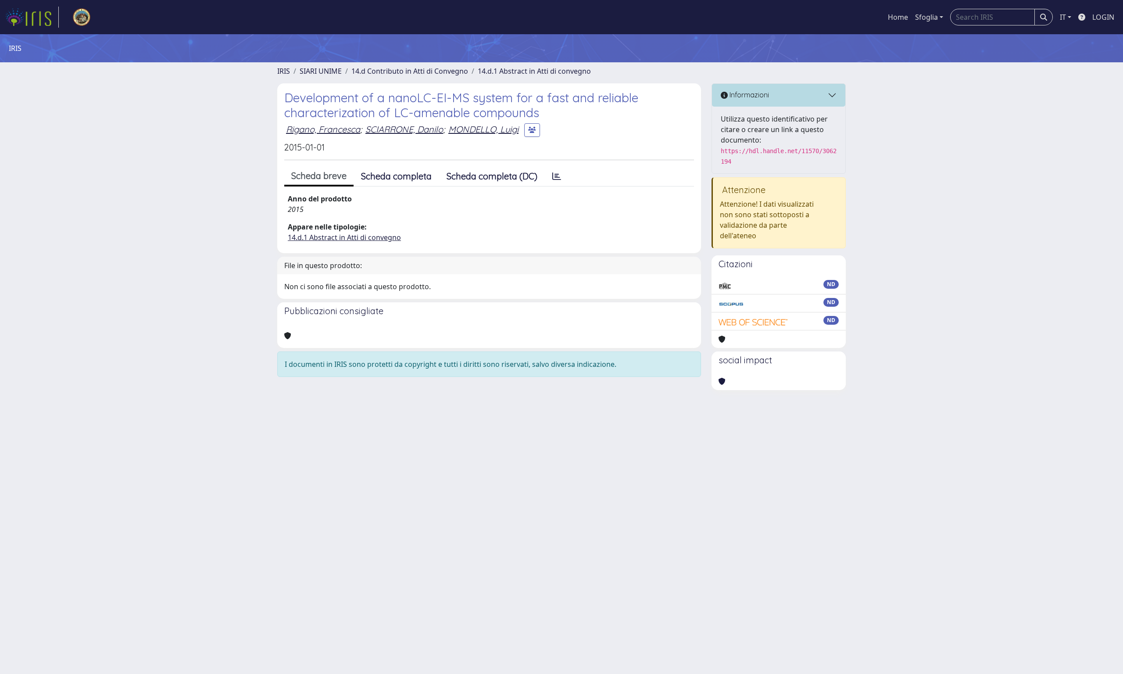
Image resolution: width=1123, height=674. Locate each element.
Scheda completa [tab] (396, 176)
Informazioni (748, 94)
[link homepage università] (81, 17)
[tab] (557, 176)
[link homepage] (32, 17)
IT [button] (1063, 17)
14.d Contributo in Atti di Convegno (409, 71)
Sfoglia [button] (926, 17)
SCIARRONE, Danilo (404, 129)
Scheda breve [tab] (319, 175)
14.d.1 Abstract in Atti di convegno (534, 71)
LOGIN (1103, 17)
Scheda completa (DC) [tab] (492, 176)
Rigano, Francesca (323, 129)
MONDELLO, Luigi (483, 129)
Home (898, 17)
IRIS (283, 71)
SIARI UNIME (321, 71)
